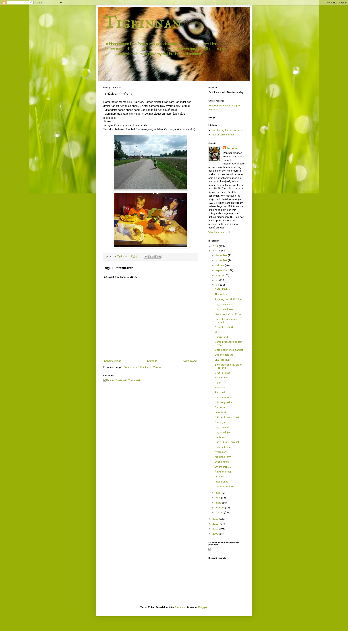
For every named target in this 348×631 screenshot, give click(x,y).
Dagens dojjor (223, 432)
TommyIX (180, 607)
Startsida (152, 360)
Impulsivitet (221, 481)
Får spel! (220, 392)
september (222, 270)
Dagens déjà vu (224, 354)
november (222, 260)
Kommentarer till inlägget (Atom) (142, 367)
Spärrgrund (221, 336)
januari (220, 512)
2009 (215, 533)
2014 (215, 246)
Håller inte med (223, 447)
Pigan (218, 382)
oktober (220, 265)
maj (218, 492)
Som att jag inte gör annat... (226, 320)
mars (219, 502)
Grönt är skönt (223, 372)
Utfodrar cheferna (225, 486)
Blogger (202, 607)
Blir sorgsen (221, 377)
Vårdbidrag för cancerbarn (227, 130)
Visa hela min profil (219, 232)
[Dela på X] (153, 257)
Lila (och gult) (222, 359)
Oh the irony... (223, 466)
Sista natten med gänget (229, 349)
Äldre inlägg (190, 360)
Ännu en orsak (223, 471)
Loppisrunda (222, 461)
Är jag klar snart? (224, 326)
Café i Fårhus (222, 289)
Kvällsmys (220, 451)
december (222, 255)
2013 (215, 250)
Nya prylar (221, 422)
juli (217, 280)
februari (220, 507)
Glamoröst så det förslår (229, 314)
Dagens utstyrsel (224, 304)
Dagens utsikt (222, 427)
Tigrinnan (142, 22)
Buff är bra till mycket (227, 441)
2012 (215, 518)
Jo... (217, 331)
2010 (215, 528)
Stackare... (221, 407)
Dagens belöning (224, 309)
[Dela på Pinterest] (159, 257)
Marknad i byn (223, 456)
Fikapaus (220, 387)
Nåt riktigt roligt (223, 402)
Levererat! (221, 412)
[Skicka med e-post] (146, 257)
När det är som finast (227, 417)
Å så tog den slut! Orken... (230, 299)
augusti (220, 275)
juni (218, 284)
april (218, 497)
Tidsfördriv (221, 294)
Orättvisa (220, 476)
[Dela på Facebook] (156, 257)
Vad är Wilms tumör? (224, 134)
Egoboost (220, 437)
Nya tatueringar (224, 397)
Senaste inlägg (112, 360)
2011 (215, 523)
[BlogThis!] (149, 257)
